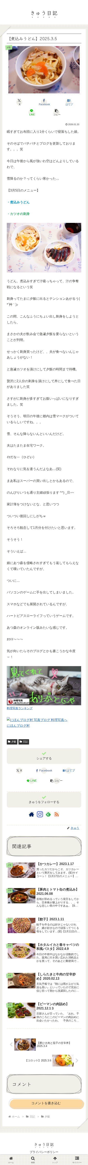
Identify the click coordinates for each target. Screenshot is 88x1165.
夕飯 (13, 741)
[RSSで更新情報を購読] (56, 814)
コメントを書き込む (46, 1103)
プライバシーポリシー (44, 1152)
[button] (56, 112)
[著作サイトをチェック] (31, 814)
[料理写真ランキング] (44, 685)
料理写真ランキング (20, 708)
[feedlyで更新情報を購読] (48, 814)
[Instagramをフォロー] (39, 814)
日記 (25, 741)
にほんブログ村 (18, 725)
